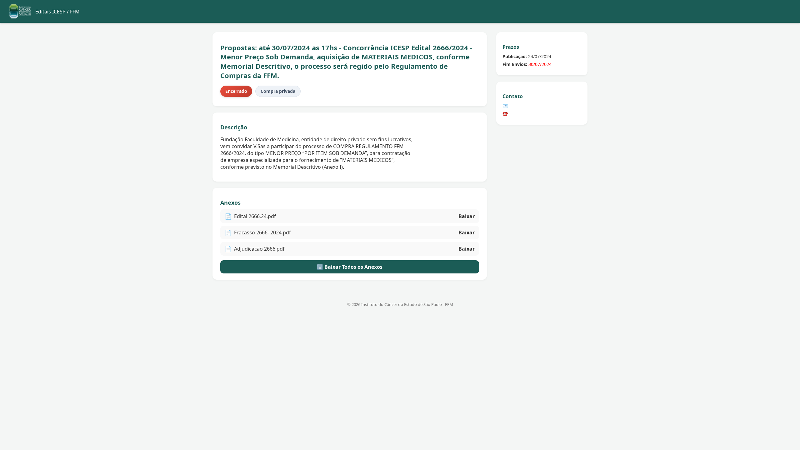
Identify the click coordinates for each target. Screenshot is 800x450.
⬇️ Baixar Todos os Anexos (349, 266)
